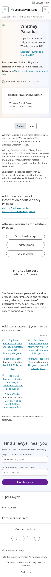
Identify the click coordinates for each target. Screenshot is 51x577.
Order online (25, 253)
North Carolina (24, 17)
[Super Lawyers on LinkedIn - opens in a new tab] (37, 538)
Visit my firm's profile (18, 211)
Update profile (25, 245)
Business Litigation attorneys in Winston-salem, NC (23, 418)
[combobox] (25, 459)
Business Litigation (9, 17)
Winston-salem (38, 17)
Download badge (25, 236)
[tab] (20, 126)
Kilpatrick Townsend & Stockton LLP (31, 53)
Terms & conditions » (17, 562)
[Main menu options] (5, 9)
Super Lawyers (11, 497)
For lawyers (9, 507)
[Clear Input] (44, 459)
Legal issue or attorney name (17, 454)
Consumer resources (15, 518)
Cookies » (25, 565)
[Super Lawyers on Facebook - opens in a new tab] (14, 538)
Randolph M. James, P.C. (13, 367)
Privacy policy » (37, 562)
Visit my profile (15, 208)
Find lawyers (25, 482)
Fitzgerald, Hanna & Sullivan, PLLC (38, 367)
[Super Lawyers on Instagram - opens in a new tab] (21, 538)
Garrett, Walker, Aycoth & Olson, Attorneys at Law (12, 404)
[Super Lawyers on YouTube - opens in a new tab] (29, 538)
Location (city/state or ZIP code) (18, 467)
